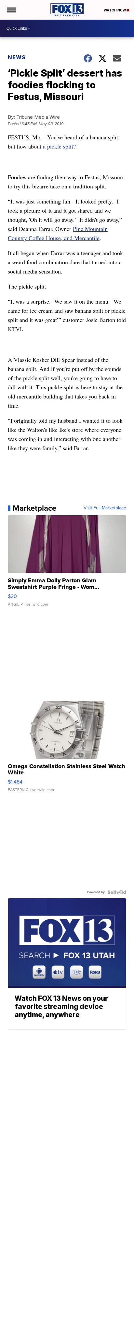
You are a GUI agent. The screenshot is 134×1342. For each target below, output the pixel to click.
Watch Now (115, 10)
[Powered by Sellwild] (116, 892)
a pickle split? (59, 146)
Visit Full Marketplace (105, 508)
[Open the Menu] (11, 10)
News (17, 57)
